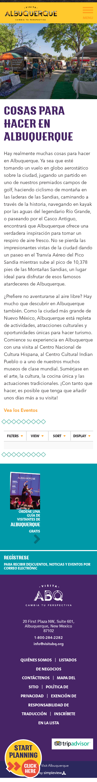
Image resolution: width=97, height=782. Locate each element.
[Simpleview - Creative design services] (48, 772)
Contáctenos (36, 677)
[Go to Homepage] (48, 595)
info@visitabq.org (49, 644)
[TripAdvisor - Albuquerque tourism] (72, 743)
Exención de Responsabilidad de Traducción (49, 704)
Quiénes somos (36, 659)
